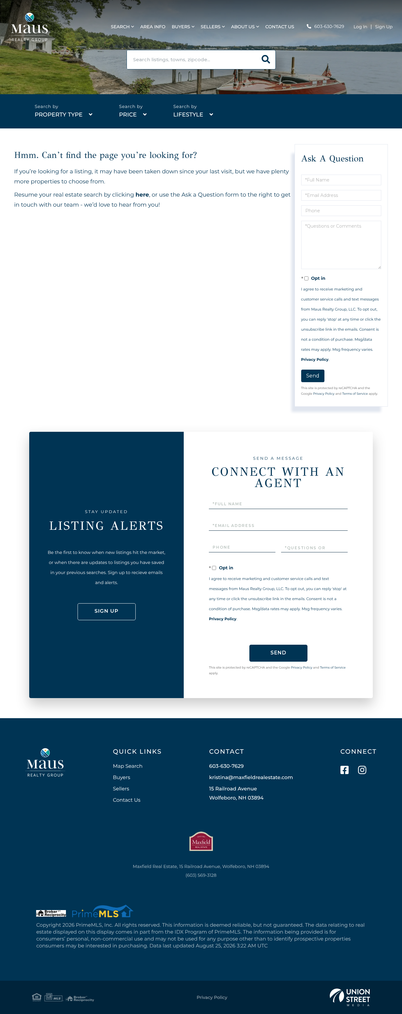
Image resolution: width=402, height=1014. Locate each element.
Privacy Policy (315, 359)
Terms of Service (355, 394)
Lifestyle (188, 114)
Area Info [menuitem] (153, 27)
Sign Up (384, 27)
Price (128, 114)
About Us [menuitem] (243, 27)
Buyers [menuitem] (181, 27)
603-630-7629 (329, 26)
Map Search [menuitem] (127, 766)
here (142, 194)
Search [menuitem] (120, 27)
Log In (360, 27)
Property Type (58, 114)
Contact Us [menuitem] (279, 27)
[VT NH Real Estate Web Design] (350, 997)
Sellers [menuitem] (210, 27)
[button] (266, 59)
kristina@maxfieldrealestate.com (251, 778)
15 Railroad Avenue (236, 793)
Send (312, 376)
